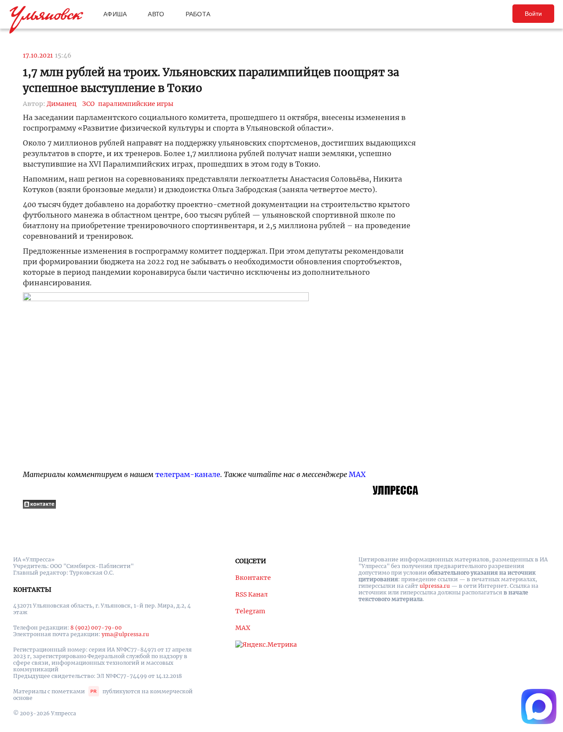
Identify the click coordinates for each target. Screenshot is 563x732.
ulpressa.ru (435, 586)
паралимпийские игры (135, 104)
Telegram (250, 611)
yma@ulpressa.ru (125, 634)
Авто (156, 14)
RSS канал (251, 594)
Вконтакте (253, 578)
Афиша (115, 14)
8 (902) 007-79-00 (96, 627)
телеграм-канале (187, 474)
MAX (357, 474)
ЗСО (88, 104)
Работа (198, 14)
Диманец (62, 104)
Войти (533, 13)
